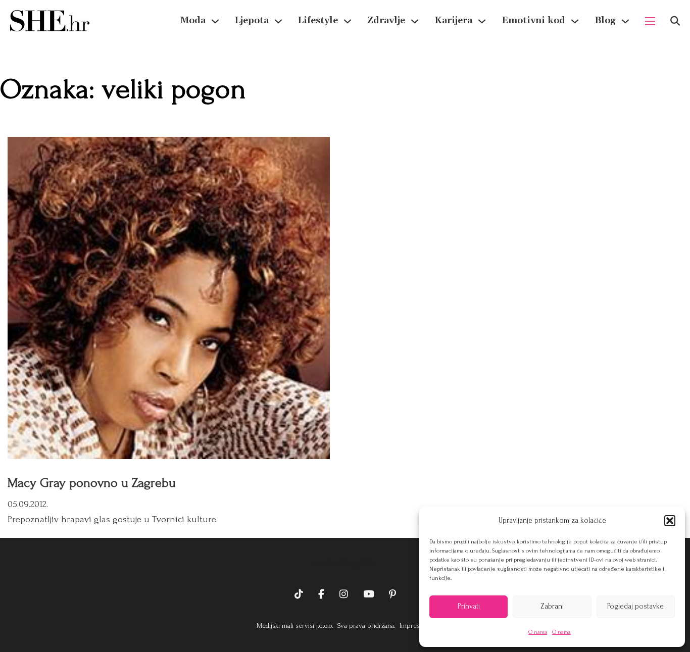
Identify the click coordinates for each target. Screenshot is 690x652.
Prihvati (469, 606)
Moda (193, 20)
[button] (670, 521)
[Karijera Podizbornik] (481, 21)
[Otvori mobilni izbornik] (650, 21)
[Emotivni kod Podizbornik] (574, 21)
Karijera (453, 20)
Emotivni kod (533, 20)
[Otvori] (675, 21)
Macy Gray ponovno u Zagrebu (92, 482)
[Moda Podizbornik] (215, 21)
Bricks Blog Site (345, 563)
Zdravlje (386, 20)
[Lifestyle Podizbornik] (347, 21)
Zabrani (552, 606)
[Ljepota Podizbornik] (278, 21)
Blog (605, 20)
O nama (537, 632)
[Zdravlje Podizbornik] (414, 21)
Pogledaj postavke (635, 606)
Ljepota (252, 20)
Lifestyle (318, 20)
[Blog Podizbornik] (625, 21)
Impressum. (415, 625)
